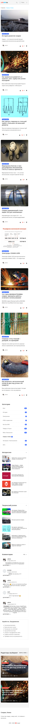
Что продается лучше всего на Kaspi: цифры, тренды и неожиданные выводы (19, 483)
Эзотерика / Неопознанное (10, 440)
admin (6, 45)
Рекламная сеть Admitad (10, 629)
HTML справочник (7, 420)
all (24, 554)
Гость (22, 2)
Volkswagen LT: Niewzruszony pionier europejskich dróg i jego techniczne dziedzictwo (19, 536)
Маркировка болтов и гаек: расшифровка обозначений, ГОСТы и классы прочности (12, 167)
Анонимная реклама (9, 625)
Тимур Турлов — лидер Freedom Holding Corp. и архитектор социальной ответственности (17, 467)
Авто (4, 445)
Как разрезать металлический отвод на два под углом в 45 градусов (13, 383)
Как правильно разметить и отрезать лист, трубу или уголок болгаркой (13, 78)
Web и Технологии (7, 432)
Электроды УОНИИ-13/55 (11, 253)
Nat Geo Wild (6, 424)
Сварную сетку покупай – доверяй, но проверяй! (11, 339)
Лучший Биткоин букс (10, 631)
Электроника (6, 416)
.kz (4, 2)
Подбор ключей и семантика (12, 634)
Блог (4, 408)
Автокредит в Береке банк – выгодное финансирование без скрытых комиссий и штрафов (19, 511)
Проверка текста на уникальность (13, 636)
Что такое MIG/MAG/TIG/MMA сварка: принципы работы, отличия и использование (12, 296)
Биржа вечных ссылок (10, 627)
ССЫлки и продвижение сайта (12, 632)
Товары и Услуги (7, 428)
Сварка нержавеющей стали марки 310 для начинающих (12, 211)
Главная (3, 8)
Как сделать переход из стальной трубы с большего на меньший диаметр (14, 123)
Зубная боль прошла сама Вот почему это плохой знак (19, 458)
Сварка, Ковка (7, 436)
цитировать (6, 565)
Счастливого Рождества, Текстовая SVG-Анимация (18, 475)
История (5, 412)
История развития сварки (11, 36)
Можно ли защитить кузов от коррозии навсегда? (19, 545)
